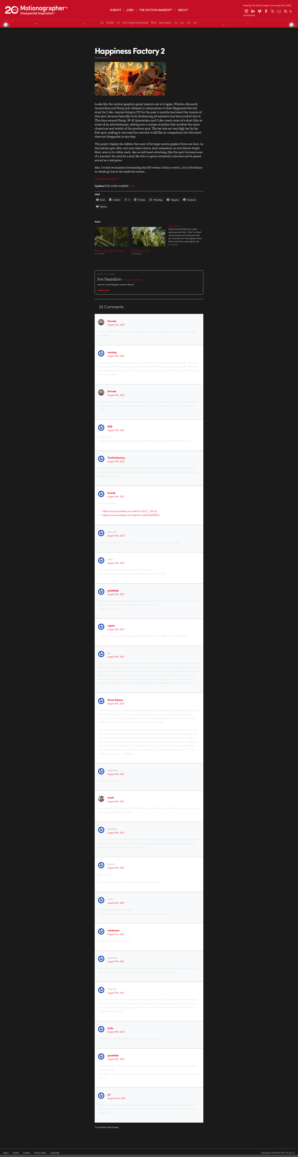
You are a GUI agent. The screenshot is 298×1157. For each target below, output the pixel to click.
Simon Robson (115, 700)
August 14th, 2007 (115, 324)
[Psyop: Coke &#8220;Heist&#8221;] (148, 236)
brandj (111, 493)
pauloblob (112, 590)
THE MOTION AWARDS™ (155, 9)
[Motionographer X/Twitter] (272, 11)
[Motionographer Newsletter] (279, 11)
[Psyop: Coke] (186, 235)
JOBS (130, 9)
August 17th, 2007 (115, 934)
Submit (16, 1153)
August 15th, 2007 (115, 594)
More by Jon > (103, 290)
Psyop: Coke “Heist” (141, 250)
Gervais (111, 321)
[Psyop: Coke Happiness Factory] (112, 236)
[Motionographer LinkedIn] (253, 11)
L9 (108, 1094)
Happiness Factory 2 (107, 179)
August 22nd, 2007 (116, 1098)
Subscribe (54, 1153)
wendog (111, 352)
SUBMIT (115, 9)
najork (111, 625)
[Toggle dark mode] (290, 11)
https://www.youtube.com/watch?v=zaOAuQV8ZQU (130, 515)
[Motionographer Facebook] (266, 11)
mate (110, 1028)
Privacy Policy (40, 1153)
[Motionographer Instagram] (246, 11)
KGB (109, 426)
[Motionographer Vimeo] (259, 11)
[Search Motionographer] (285, 11)
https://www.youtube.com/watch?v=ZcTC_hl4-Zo (129, 511)
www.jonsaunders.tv (133, 279)
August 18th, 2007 (115, 1031)
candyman (113, 930)
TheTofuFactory (116, 457)
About (5, 1153)
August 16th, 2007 (115, 703)
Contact (26, 1153)
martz (110, 797)
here (132, 186)
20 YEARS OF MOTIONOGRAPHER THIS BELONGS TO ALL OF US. (149, 22)
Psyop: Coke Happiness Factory (109, 250)
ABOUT (183, 9)
